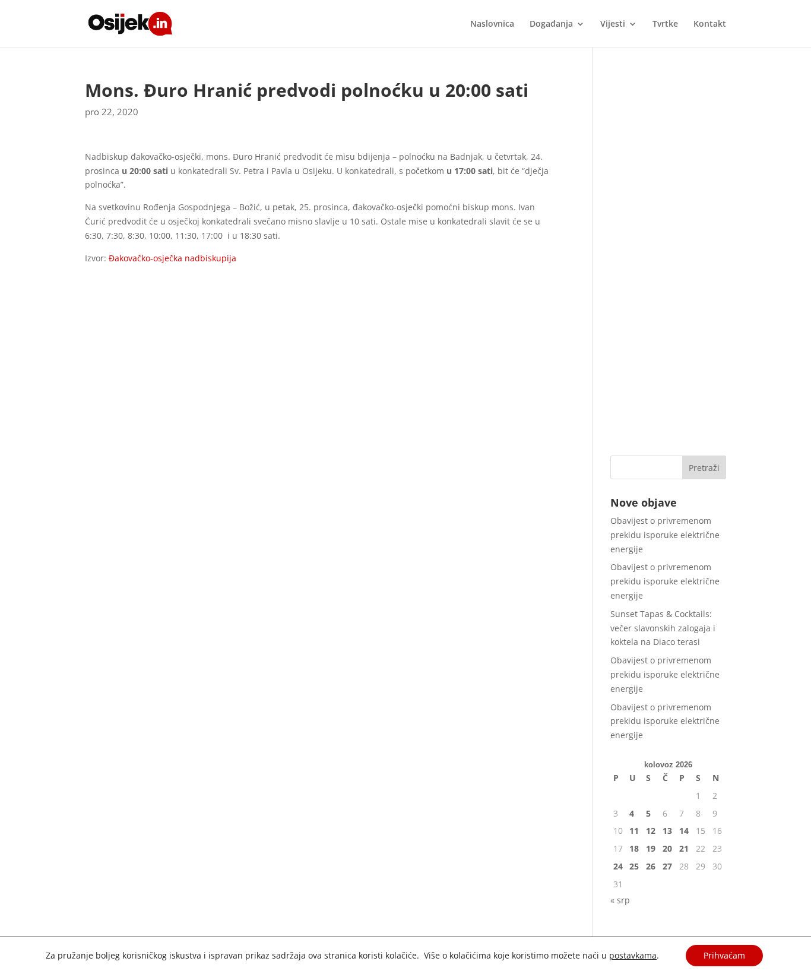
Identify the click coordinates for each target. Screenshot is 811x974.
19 (650, 848)
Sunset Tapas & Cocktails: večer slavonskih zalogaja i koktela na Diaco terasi (662, 628)
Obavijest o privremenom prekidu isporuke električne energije (665, 535)
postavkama (633, 955)
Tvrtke (665, 24)
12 (650, 830)
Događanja (551, 24)
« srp (620, 900)
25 (634, 866)
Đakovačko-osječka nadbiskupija (172, 258)
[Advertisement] (668, 259)
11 (634, 830)
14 (684, 830)
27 (667, 866)
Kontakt (709, 24)
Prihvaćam (724, 955)
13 (667, 830)
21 (684, 848)
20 (667, 848)
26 (650, 866)
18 (634, 848)
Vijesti (612, 24)
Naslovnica (492, 24)
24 (618, 866)
